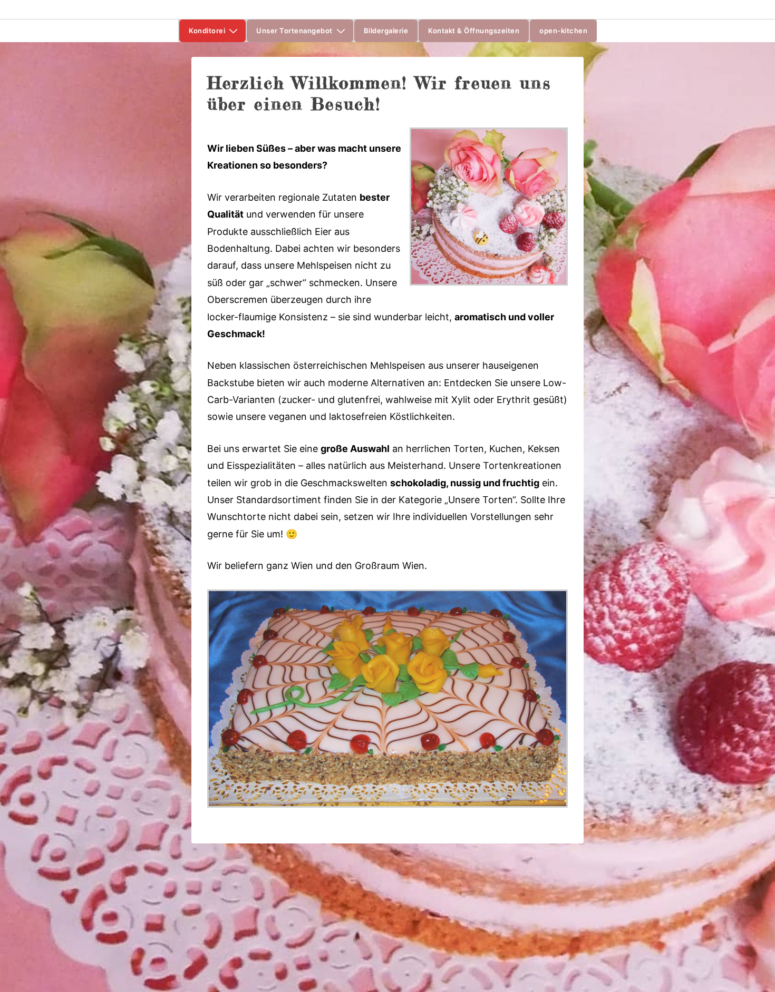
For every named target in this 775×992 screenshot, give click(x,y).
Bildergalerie (386, 30)
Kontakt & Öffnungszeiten (473, 30)
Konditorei (207, 30)
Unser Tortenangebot (294, 30)
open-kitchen (563, 30)
